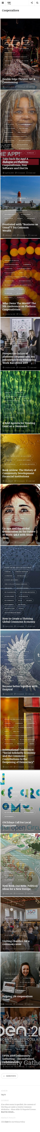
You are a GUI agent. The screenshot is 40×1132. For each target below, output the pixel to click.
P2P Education (8, 218)
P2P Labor (7, 153)
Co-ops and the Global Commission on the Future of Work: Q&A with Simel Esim (18, 533)
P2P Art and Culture (22, 61)
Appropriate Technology (11, 112)
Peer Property (22, 73)
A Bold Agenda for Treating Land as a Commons (18, 424)
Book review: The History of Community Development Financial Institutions (19, 473)
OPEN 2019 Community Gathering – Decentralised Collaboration (18, 1059)
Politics (21, 608)
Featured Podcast (9, 52)
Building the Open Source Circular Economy (17, 456)
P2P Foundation (23, 596)
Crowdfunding (21, 198)
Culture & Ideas (9, 48)
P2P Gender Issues (24, 149)
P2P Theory (21, 880)
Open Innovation (28, 660)
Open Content (21, 132)
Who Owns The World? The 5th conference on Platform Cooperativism (19, 306)
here (7, 1122)
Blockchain (26, 112)
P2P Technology (9, 680)
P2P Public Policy (9, 409)
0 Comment (21, 87)
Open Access (30, 1033)
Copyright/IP (20, 120)
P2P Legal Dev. (28, 401)
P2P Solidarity (18, 153)
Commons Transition (11, 44)
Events (6, 206)
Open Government (9, 1045)
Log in (3, 1094)
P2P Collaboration (22, 144)
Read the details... (8, 1112)
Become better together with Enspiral (19, 687)
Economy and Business (25, 124)
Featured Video (23, 128)
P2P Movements (9, 73)
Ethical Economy (23, 48)
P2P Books (22, 867)
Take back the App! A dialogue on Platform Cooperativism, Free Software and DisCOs (15, 163)
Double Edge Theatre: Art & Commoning (19, 80)
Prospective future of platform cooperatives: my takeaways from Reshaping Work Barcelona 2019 (19, 358)
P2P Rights (7, 347)
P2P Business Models (25, 140)
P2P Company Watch (25, 285)
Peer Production (9, 608)
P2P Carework (8, 144)
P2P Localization (21, 69)
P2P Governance (23, 65)
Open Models (8, 61)
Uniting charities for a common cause (16, 942)
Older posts (9, 1076)
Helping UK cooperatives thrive (17, 997)
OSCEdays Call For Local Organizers (16, 823)
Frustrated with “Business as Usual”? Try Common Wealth (20, 227)
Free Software (8, 132)
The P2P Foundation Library (12, 612)
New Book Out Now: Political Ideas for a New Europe (19, 887)
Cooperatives (26, 44)
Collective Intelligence (11, 40)
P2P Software (18, 676)
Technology (30, 153)
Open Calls (16, 731)
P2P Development (9, 65)
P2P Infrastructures (25, 672)
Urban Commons (9, 417)
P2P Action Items (9, 140)
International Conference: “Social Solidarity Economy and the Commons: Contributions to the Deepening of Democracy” (18, 756)
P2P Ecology (7, 986)
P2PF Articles (21, 604)
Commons (26, 40)
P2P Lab (20, 600)
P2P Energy (20, 876)
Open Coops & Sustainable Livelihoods (15, 57)
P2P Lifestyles (8, 69)
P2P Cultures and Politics (12, 401)
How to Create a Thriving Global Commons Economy (18, 620)
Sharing (31, 413)
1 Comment (20, 431)
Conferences (27, 264)
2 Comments (21, 481)
